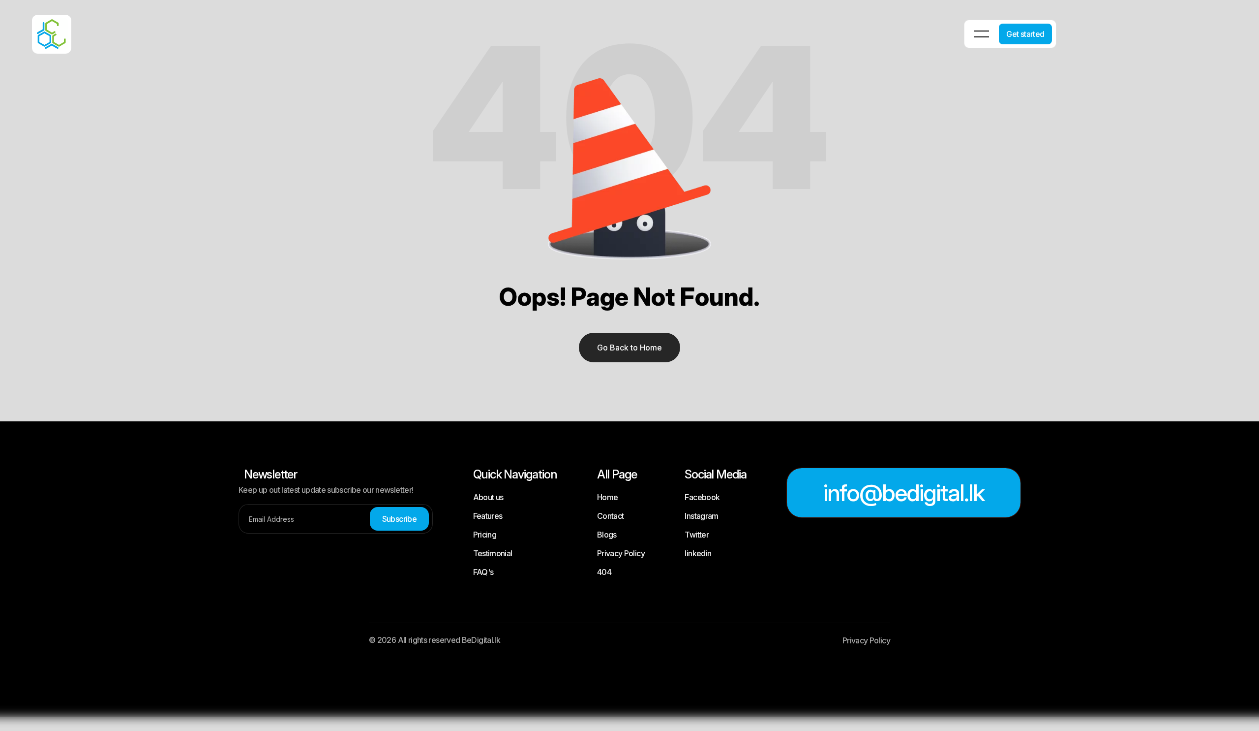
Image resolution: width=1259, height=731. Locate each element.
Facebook (702, 497)
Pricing (485, 535)
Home (607, 497)
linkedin (698, 553)
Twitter (697, 535)
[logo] (39, 27)
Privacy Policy (621, 553)
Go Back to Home (629, 347)
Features (488, 516)
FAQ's (483, 572)
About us (488, 497)
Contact (610, 516)
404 (604, 572)
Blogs (607, 535)
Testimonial (492, 553)
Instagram (701, 516)
